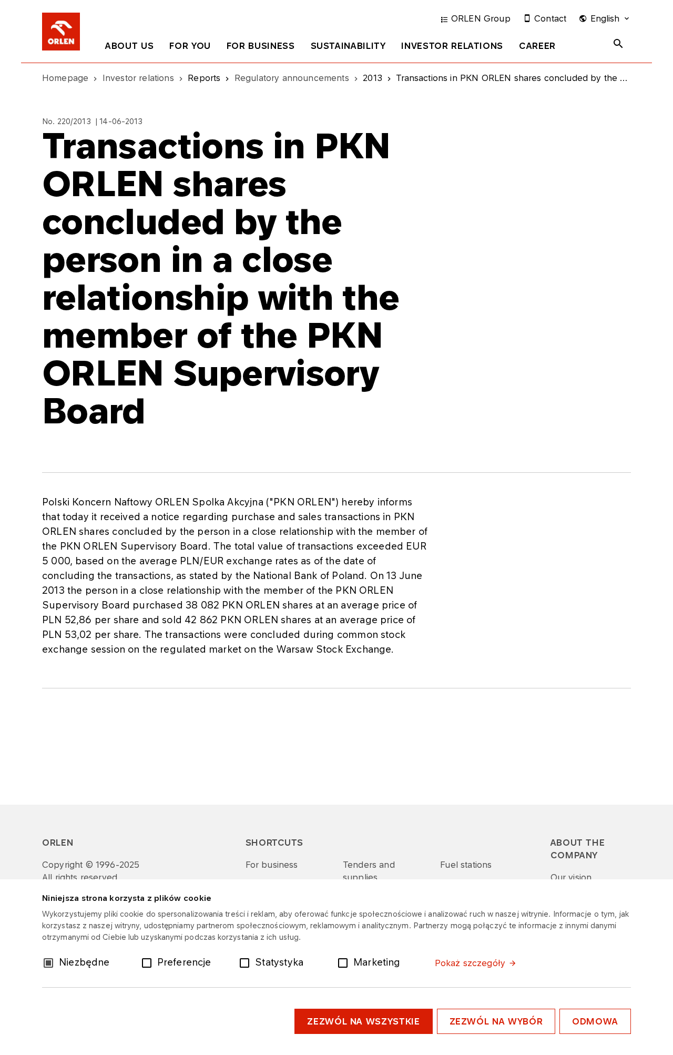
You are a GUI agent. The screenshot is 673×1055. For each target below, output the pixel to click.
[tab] (129, 48)
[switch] (148, 962)
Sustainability (348, 45)
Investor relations (452, 45)
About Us (129, 45)
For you (189, 45)
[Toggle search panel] (618, 43)
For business (261, 45)
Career (537, 45)
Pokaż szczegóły (470, 963)
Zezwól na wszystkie (363, 1021)
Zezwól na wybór (496, 1021)
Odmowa (595, 1021)
